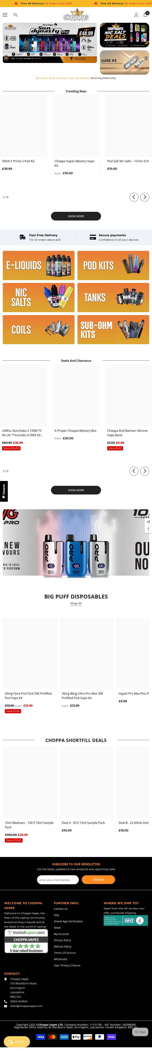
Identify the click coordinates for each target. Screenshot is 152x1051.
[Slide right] (144, 197)
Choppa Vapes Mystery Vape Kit (74, 163)
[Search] (15, 15)
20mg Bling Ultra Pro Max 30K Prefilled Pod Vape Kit (82, 695)
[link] (40, 237)
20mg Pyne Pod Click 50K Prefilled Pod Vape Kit (28, 695)
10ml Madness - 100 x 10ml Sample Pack (29, 825)
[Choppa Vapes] (39, 265)
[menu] (5, 15)
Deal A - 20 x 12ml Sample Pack (83, 823)
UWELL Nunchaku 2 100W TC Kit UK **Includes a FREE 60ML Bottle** (23, 433)
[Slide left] (134, 197)
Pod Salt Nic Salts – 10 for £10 (128, 161)
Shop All (76, 603)
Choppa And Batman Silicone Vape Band (127, 433)
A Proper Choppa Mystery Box (75, 431)
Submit (98, 880)
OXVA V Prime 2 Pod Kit (18, 161)
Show (4, 491)
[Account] (136, 15)
